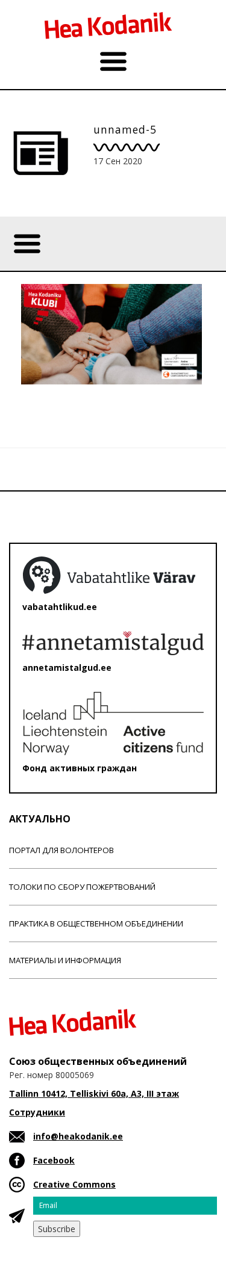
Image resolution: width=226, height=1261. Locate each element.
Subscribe (56, 1229)
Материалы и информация (65, 960)
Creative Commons (74, 1184)
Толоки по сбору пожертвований (82, 886)
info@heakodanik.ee (78, 1136)
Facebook (54, 1160)
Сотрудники (37, 1112)
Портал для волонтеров (61, 850)
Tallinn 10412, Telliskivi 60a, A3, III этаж (94, 1093)
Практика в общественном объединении (96, 923)
